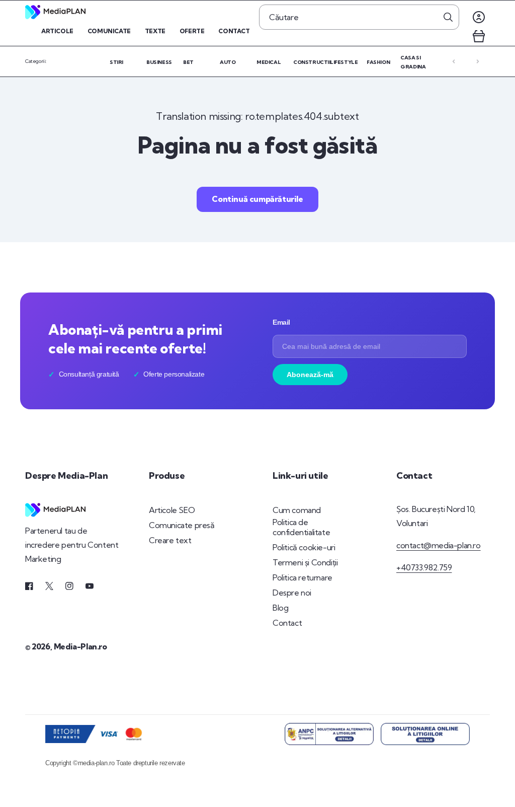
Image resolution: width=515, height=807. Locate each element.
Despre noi (292, 593)
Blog (280, 608)
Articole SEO (172, 510)
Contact (287, 623)
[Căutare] (448, 17)
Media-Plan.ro (80, 646)
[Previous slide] (454, 61)
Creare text (170, 540)
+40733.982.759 (424, 567)
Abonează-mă (310, 375)
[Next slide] (478, 61)
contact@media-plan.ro (438, 545)
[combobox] (359, 17)
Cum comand (297, 510)
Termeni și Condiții (305, 562)
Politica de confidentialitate (301, 527)
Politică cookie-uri (304, 547)
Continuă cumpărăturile (257, 199)
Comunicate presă (182, 525)
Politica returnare (302, 577)
